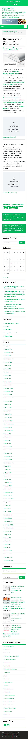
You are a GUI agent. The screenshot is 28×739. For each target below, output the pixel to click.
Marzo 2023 (8, 443)
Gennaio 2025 (8, 385)
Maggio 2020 (8, 541)
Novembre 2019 (9, 560)
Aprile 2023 (7, 440)
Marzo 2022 (8, 479)
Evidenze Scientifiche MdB (12, 656)
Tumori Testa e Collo (10, 708)
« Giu (4, 277)
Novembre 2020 (9, 525)
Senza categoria (9, 689)
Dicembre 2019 (8, 557)
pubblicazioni (13, 208)
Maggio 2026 (8, 346)
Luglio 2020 (8, 534)
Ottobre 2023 (8, 427)
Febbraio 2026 (8, 349)
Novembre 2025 (9, 352)
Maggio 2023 (8, 437)
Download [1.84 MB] (9, 137)
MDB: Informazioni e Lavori (12, 323)
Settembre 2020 (9, 528)
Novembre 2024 (9, 391)
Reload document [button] (13, 129)
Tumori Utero (8, 711)
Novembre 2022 (9, 456)
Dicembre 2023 (8, 421)
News (6, 208)
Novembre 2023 (9, 424)
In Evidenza (8, 663)
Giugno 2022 (8, 469)
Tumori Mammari (9, 698)
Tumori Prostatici (9, 705)
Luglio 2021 (8, 502)
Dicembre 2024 (8, 388)
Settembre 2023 (9, 430)
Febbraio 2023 (8, 447)
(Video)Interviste (9, 646)
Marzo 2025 (8, 378)
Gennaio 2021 (8, 518)
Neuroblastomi (8, 682)
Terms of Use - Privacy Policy (10, 734)
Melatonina (8, 206)
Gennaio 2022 (8, 486)
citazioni (7, 204)
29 (17, 270)
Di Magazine (12, 737)
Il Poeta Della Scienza (10, 659)
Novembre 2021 (9, 492)
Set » (8, 277)
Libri (6, 676)
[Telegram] (8, 725)
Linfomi (7, 679)
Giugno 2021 (8, 505)
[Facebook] (5, 725)
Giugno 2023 (8, 434)
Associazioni (8, 329)
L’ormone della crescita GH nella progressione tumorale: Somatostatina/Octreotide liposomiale (14, 306)
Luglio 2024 (8, 404)
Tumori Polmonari (9, 702)
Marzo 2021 (8, 512)
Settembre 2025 (9, 359)
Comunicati (8, 650)
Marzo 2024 (8, 411)
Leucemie (7, 672)
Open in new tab (14, 131)
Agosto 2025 (8, 362)
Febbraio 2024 (8, 414)
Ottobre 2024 (8, 395)
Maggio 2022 (8, 473)
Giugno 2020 (8, 538)
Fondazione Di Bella (17, 204)
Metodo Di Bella (17, 206)
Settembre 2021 (9, 499)
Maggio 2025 (8, 372)
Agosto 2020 (8, 531)
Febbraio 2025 (8, 382)
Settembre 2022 (9, 463)
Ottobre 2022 (8, 460)
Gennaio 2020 (8, 554)
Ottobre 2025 (8, 356)
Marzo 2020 (8, 547)
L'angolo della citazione (12, 31)
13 (11, 263)
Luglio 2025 (8, 365)
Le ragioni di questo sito (11, 333)
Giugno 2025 (8, 369)
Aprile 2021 (7, 508)
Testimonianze (9, 336)
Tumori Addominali (10, 695)
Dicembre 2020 (8, 521)
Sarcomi (7, 685)
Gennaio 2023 (8, 450)
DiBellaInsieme (8, 653)
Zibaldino (7, 715)
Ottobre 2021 (8, 495)
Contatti (7, 326)
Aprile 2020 (7, 544)
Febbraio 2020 (8, 551)
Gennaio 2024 (8, 417)
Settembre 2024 (9, 398)
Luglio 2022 (8, 466)
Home (4, 31)
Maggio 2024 (8, 408)
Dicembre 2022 (8, 453)
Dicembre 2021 (8, 489)
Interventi (7, 666)
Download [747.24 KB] (10, 192)
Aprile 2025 (7, 375)
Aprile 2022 (7, 476)
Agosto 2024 (8, 401)
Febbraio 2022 (8, 482)
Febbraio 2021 (8, 515)
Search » (22, 242)
